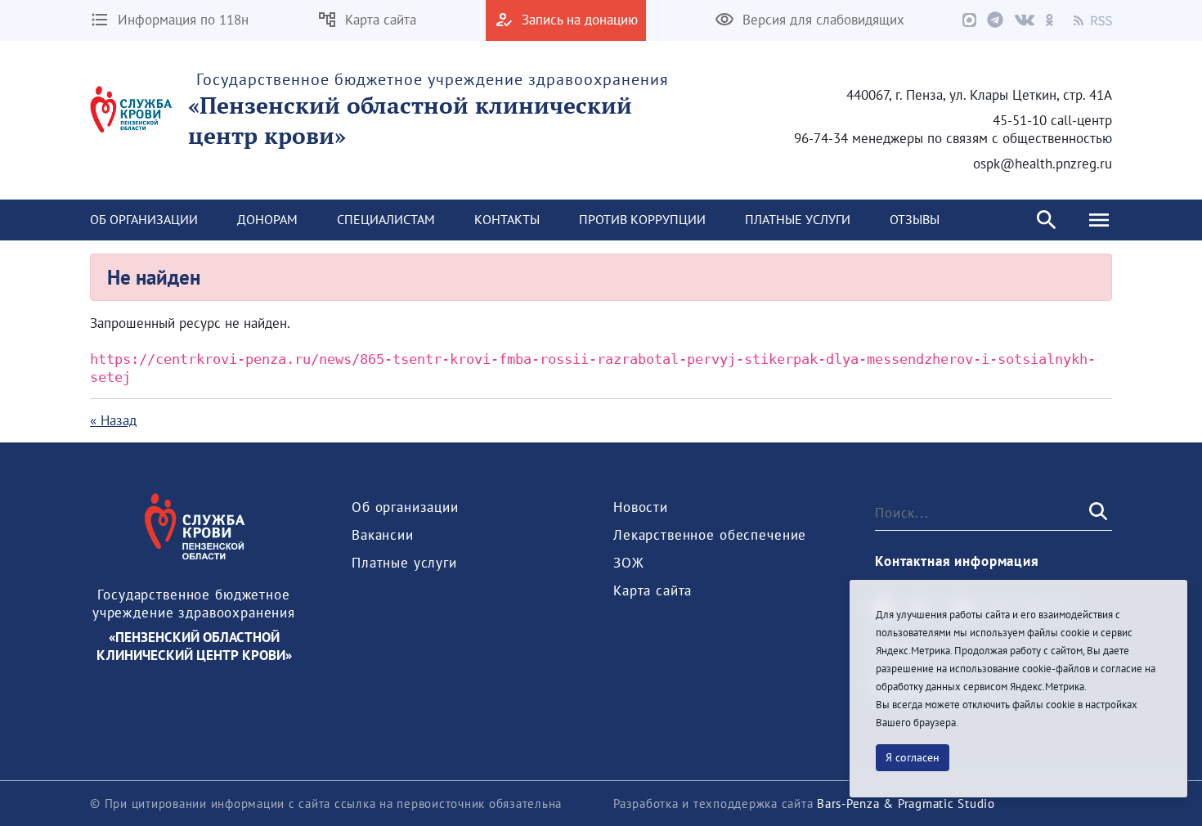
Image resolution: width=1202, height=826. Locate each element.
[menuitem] (144, 220)
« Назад (113, 420)
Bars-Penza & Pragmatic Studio (906, 803)
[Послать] (1096, 512)
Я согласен (913, 757)
